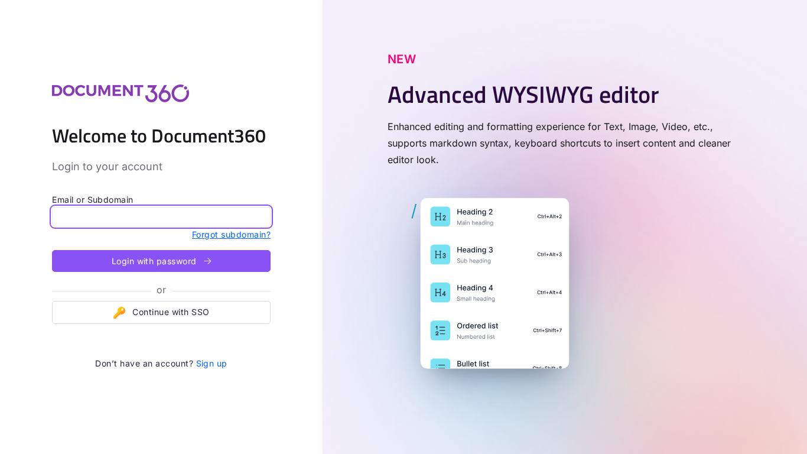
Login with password (156, 261)
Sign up (211, 363)
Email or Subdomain (93, 199)
